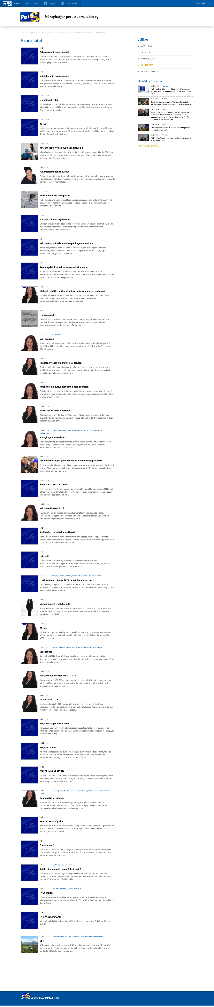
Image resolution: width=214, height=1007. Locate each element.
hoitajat (55, 576)
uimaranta (68, 865)
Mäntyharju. (62, 430)
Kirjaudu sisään (203, 3)
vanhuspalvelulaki (87, 576)
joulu (54, 430)
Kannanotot (146, 65)
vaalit (42, 794)
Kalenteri (145, 52)
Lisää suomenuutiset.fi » (148, 146)
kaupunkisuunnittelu (72, 937)
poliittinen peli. (45, 433)
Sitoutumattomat (105, 791)
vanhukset (76, 576)
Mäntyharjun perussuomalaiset (78, 430)
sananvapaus (56, 335)
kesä (52, 865)
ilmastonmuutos (58, 937)
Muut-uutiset (166, 86)
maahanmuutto (86, 937)
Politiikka (165, 99)
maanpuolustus (98, 937)
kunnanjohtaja (58, 791)
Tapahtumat (146, 46)
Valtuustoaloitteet (150, 71)
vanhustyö (98, 576)
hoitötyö (61, 576)
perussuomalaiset (96, 430)
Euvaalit (55, 889)
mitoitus (68, 576)
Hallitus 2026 (147, 59)
